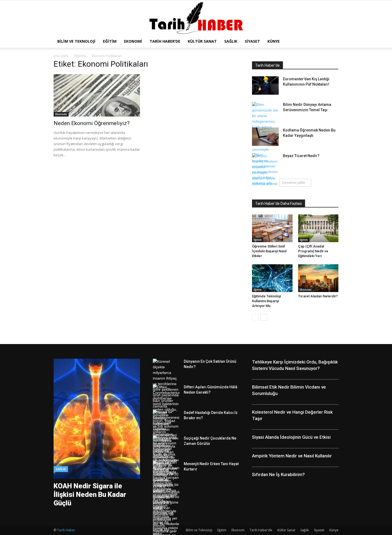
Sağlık (230, 41)
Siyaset (252, 41)
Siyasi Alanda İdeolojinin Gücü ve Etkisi (291, 437)
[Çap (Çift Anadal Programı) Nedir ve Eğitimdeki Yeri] (318, 228)
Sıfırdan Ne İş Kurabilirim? (278, 474)
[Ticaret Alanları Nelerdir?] (318, 278)
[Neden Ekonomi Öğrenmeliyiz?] (97, 95)
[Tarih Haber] (196, 18)
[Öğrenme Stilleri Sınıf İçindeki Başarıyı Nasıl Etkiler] (272, 228)
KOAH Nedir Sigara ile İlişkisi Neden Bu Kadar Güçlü (90, 494)
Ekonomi (133, 41)
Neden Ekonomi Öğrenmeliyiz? (92, 123)
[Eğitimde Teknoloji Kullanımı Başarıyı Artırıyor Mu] (272, 278)
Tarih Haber (66, 530)
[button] (332, 41)
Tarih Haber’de (165, 41)
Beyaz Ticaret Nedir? (301, 156)
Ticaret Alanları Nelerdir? (318, 296)
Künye (273, 41)
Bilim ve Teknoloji (76, 41)
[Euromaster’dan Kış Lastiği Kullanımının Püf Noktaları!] (265, 85)
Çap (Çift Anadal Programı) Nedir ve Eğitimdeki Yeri (313, 251)
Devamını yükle (293, 182)
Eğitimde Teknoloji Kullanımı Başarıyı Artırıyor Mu (266, 301)
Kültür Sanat (202, 41)
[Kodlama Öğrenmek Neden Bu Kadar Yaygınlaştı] (265, 136)
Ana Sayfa (61, 56)
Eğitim (110, 41)
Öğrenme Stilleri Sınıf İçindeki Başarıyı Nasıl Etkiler (269, 251)
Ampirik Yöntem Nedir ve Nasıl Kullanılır (292, 455)
